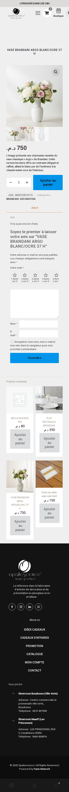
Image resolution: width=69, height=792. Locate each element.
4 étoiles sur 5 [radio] (45, 280)
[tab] (34, 208)
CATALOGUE (34, 654)
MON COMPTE (34, 662)
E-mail (13, 333)
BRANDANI (12, 198)
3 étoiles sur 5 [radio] (35, 280)
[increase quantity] (27, 182)
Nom (13, 323)
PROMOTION (34, 646)
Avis (34, 207)
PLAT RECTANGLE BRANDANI (49, 422)
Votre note (17, 267)
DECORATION (27, 198)
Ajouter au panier (48, 182)
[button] (56, 72)
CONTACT (34, 670)
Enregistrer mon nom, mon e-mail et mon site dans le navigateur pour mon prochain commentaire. (32, 345)
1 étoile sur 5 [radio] (14, 280)
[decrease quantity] (10, 182)
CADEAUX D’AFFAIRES (34, 637)
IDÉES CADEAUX (34, 629)
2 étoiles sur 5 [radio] (24, 280)
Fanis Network (42, 769)
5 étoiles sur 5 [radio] (56, 280)
